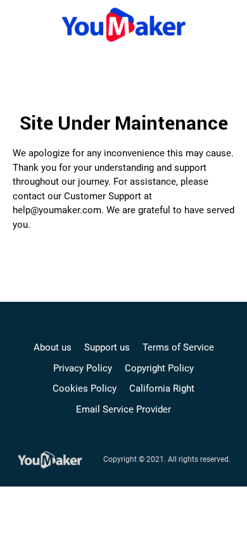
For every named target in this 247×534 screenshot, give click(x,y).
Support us (107, 347)
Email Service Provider (123, 409)
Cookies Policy (85, 388)
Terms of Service (178, 347)
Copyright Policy (159, 368)
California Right (161, 388)
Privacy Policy (82, 368)
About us (53, 347)
